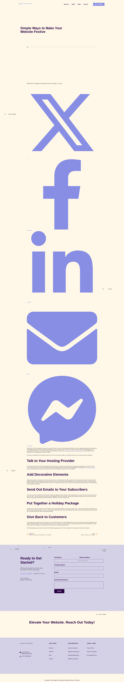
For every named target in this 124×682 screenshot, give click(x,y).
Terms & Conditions (92, 651)
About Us (51, 651)
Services (66, 4)
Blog (79, 4)
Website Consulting (73, 658)
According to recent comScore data (74, 450)
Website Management (73, 655)
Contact (85, 4)
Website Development (73, 651)
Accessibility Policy (92, 655)
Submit (59, 591)
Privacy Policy (90, 648)
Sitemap (77, 680)
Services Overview (72, 648)
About (73, 4)
